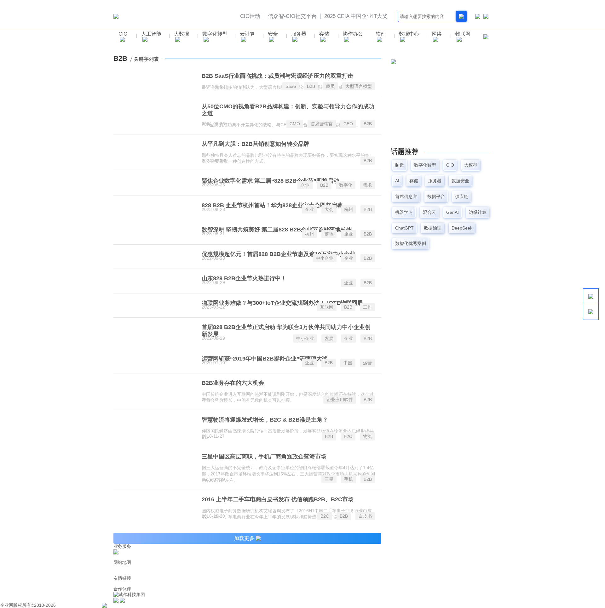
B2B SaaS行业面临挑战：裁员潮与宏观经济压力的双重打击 (277, 76)
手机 (348, 479)
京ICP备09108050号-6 (79, 605)
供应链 (461, 196)
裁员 (330, 86)
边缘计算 (478, 212)
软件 (381, 34)
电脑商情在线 (429, 583)
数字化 (345, 185)
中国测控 (214, 583)
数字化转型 (215, 34)
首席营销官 (322, 123)
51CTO (278, 583)
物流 (367, 436)
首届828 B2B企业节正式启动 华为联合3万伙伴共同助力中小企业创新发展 (286, 330)
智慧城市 (138, 572)
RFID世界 (171, 583)
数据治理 (432, 227)
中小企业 (324, 258)
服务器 (298, 34)
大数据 (181, 34)
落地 (329, 233)
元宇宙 (466, 567)
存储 (324, 34)
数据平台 (436, 196)
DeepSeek (462, 227)
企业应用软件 (339, 399)
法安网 (263, 583)
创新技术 (157, 572)
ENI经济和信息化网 (306, 583)
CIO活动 (250, 16)
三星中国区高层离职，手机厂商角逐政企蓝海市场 (264, 456)
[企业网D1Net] (115, 16)
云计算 (247, 34)
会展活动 (248, 567)
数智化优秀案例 (410, 243)
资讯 (171, 572)
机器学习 (404, 212)
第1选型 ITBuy (213, 567)
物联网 (462, 34)
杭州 (348, 209)
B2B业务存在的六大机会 (233, 383)
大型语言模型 (358, 86)
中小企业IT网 (402, 583)
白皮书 (365, 516)
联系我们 (141, 557)
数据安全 (460, 180)
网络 (437, 34)
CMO (295, 123)
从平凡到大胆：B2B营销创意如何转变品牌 (255, 144)
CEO (348, 123)
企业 (305, 185)
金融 (233, 567)
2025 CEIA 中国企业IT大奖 (356, 16)
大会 (329, 209)
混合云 (429, 212)
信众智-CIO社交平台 (292, 16)
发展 (329, 338)
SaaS (290, 86)
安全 (273, 34)
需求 (367, 185)
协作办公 (353, 34)
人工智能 (151, 34)
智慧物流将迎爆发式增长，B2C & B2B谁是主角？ (265, 420)
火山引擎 (378, 583)
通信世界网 (124, 583)
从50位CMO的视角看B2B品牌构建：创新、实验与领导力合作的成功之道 (288, 109)
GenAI (452, 212)
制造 (399, 165)
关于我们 (122, 557)
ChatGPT (404, 227)
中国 (347, 362)
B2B (311, 86)
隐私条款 (160, 557)
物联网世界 (193, 583)
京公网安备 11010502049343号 (138, 605)
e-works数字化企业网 (347, 583)
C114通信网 (148, 583)
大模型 (470, 165)
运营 (367, 362)
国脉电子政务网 (239, 583)
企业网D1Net (126, 567)
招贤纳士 (179, 557)
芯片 (123, 572)
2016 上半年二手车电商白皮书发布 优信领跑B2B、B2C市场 (278, 499)
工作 (367, 307)
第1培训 (190, 567)
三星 (329, 479)
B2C (348, 436)
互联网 (326, 307)
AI (397, 180)
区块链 (452, 567)
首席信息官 (406, 196)
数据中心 (409, 34)
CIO (122, 34)
